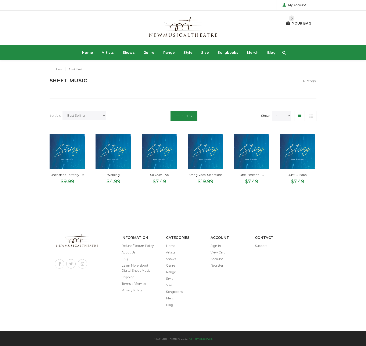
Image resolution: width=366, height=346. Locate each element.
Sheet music (75, 69)
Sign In (216, 246)
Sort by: (55, 115)
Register (217, 265)
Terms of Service (134, 284)
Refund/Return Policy (138, 246)
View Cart (218, 252)
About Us (128, 252)
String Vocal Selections (205, 175)
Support (261, 246)
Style (188, 53)
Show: (265, 116)
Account (217, 259)
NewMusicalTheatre (165, 338)
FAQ (125, 259)
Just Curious (297, 175)
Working (113, 175)
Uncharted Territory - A (67, 175)
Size (205, 53)
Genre (149, 53)
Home (87, 53)
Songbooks (228, 53)
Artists (108, 53)
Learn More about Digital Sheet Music (136, 268)
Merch (253, 53)
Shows (129, 53)
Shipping (128, 277)
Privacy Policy (132, 290)
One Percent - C (252, 175)
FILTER (187, 116)
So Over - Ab (159, 175)
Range (169, 53)
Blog (271, 53)
